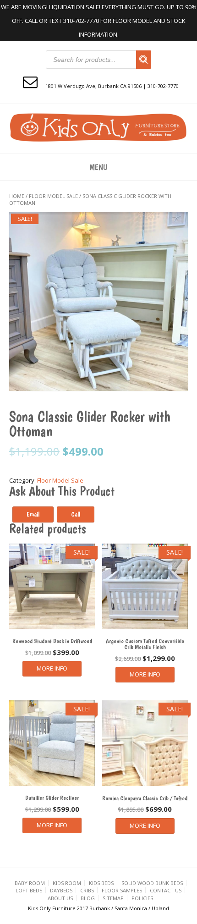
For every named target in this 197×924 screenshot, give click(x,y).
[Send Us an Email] (30, 81)
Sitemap (113, 898)
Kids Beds (101, 883)
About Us (60, 898)
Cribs (87, 890)
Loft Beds (29, 890)
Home (16, 195)
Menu (98, 167)
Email (33, 514)
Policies (142, 898)
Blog (88, 898)
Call (75, 514)
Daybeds (61, 890)
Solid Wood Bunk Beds (152, 883)
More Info (52, 668)
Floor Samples (122, 890)
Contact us (165, 890)
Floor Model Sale (53, 195)
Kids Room (67, 883)
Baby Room (30, 883)
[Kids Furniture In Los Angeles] (98, 127)
